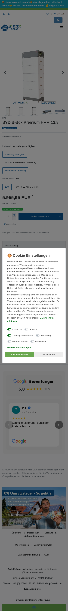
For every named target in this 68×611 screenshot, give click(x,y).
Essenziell (17, 329)
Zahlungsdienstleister (23, 335)
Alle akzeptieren (19, 354)
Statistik (33, 329)
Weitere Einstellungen (19, 347)
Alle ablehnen (48, 354)
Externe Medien (20, 341)
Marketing (46, 335)
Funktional (40, 341)
